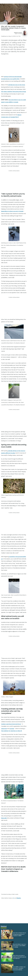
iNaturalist (4, 818)
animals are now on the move (16, 85)
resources (4, 728)
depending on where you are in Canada (12, 211)
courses (12, 728)
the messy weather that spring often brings (13, 91)
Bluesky (19, 898)
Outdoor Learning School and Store (11, 724)
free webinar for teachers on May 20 (11, 731)
